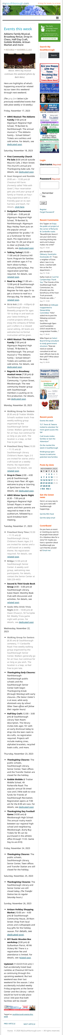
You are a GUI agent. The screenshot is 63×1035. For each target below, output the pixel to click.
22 (46, 483)
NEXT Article (29, 1024)
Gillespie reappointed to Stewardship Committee (49, 309)
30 (49, 486)
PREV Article (9, 1023)
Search (54, 55)
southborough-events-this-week (18, 1015)
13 (41, 480)
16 (49, 480)
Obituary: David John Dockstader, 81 (48, 255)
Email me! (47, 550)
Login (43, 203)
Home (10, 1030)
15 (46, 480)
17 (52, 480)
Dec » (48, 488)
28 (44, 486)
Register (43, 209)
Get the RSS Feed (47, 514)
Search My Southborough (47, 48)
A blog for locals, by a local (49, 3)
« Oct (42, 488)
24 (52, 483)
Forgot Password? (47, 212)
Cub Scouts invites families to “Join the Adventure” (47, 439)
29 (46, 486)
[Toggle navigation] (57, 18)
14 (44, 480)
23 (49, 483)
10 (52, 477)
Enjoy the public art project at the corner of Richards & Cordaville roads (49, 227)
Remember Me (47, 194)
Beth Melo (10, 49)
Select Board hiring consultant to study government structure (49, 342)
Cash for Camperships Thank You (49, 279)
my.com (15, 3)
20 (41, 483)
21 (44, 483)
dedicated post (14, 144)
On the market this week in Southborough (49, 446)
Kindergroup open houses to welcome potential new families (49, 454)
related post (13, 277)
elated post (25, 957)
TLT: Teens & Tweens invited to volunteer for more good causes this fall (49, 428)
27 (41, 486)
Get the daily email (47, 517)
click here (19, 207)
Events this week (46, 420)
